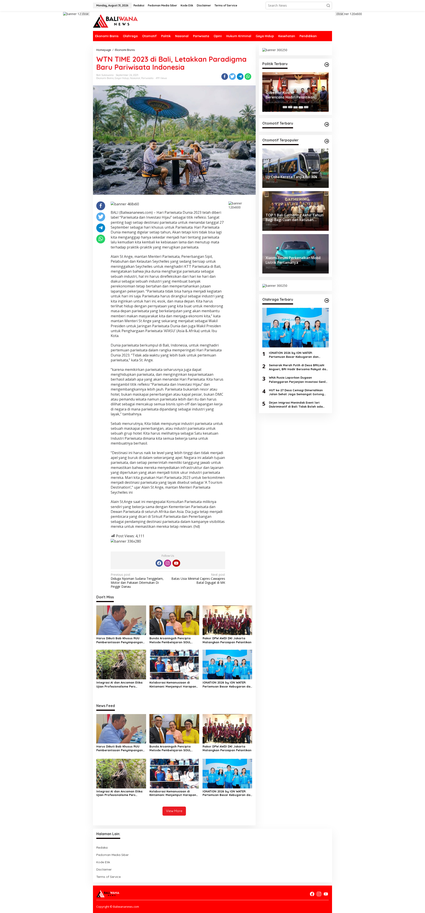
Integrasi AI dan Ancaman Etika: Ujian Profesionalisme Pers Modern (119, 684)
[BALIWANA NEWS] (115, 21)
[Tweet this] (232, 76)
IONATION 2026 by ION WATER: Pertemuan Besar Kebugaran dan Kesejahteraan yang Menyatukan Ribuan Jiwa (227, 684)
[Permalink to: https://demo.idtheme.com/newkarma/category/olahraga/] (326, 300)
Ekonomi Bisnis (105, 78)
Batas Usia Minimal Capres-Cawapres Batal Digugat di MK (198, 579)
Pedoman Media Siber (112, 855)
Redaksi (102, 847)
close (85, 14)
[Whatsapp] (248, 76)
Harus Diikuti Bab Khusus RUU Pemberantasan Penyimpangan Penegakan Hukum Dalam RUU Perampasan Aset (119, 640)
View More (174, 811)
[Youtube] (176, 563)
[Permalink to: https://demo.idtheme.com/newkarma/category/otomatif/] (326, 124)
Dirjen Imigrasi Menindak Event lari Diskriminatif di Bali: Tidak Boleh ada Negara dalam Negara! (296, 405)
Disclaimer (104, 869)
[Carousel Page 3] (295, 107)
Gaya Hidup (122, 78)
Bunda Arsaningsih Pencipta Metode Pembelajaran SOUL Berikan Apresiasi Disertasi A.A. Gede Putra (171, 640)
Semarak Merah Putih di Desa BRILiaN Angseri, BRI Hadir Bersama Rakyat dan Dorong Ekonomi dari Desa (298, 367)
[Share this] (224, 76)
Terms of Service (108, 877)
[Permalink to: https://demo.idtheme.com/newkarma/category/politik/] (326, 64)
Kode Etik (103, 862)
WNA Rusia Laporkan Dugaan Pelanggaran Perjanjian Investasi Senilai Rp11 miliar (298, 380)
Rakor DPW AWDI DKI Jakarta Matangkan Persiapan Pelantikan (227, 640)
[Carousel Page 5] (306, 107)
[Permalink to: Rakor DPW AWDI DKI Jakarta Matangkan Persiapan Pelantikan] (227, 620)
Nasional (135, 78)
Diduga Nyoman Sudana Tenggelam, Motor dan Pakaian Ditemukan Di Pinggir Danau (137, 581)
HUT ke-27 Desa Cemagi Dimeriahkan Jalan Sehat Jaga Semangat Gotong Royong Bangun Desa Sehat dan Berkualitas (296, 392)
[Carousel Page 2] (290, 107)
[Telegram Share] (240, 76)
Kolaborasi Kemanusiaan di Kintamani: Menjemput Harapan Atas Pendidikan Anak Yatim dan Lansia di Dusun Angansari (173, 684)
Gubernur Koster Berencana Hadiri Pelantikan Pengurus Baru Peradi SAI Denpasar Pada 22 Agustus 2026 (294, 95)
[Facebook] (159, 563)
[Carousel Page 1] (285, 107)
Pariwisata (147, 78)
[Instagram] (167, 563)
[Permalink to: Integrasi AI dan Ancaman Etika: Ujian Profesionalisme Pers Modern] (121, 664)
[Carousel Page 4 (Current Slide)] (301, 107)
